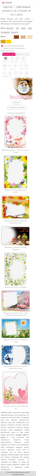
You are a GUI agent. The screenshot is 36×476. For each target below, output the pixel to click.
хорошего (14, 32)
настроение (5, 32)
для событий (11, 420)
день (30, 28)
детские (3, 427)
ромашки (10, 28)
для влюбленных (18, 422)
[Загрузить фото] (5, 58)
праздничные (24, 420)
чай (17, 28)
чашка (23, 28)
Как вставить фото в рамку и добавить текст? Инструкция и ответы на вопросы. (13, 48)
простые (19, 427)
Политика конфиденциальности (18, 472)
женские (18, 425)
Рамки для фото (14, 417)
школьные (11, 427)
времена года (6, 422)
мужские (25, 425)
